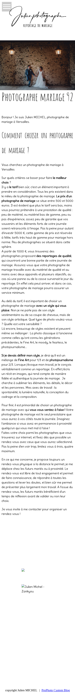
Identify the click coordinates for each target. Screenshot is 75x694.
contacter (35, 509)
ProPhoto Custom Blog (56, 690)
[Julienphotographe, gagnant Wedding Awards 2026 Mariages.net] (48, 573)
